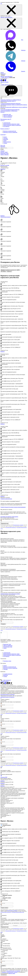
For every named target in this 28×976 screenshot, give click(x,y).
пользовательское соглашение (7, 697)
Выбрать (3, 215)
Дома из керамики (7, 116)
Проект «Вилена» (5, 154)
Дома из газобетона (12, 99)
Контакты (15, 110)
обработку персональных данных (9, 972)
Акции (14, 109)
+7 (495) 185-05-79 (5, 77)
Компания (10, 109)
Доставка (6, 109)
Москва (2, 17)
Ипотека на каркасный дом (7, 107)
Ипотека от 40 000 (5, 165)
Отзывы (6, 110)
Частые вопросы (7, 141)
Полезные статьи (7, 661)
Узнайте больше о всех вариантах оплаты (10, 593)
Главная (2, 150)
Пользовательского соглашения (18, 626)
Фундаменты (24, 104)
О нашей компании (7, 674)
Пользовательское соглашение (8, 694)
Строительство (4, 103)
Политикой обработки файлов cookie (18, 912)
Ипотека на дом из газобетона (20, 107)
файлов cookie (11, 973)
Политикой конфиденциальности (10, 527)
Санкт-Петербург (8, 17)
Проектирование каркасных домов (11, 124)
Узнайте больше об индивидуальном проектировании (13, 507)
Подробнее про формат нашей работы (9, 516)
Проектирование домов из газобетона (12, 104)
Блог (10, 110)
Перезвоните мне (4, 927)
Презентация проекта (5, 217)
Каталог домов (4, 152)
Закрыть (2, 936)
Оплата (2, 109)
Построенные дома (10, 101)
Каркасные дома (4, 99)
